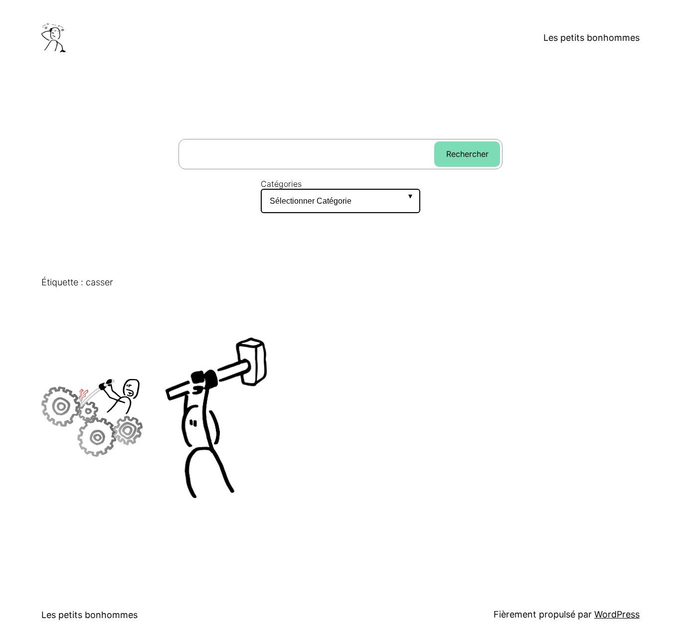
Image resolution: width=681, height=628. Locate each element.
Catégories (281, 184)
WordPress (617, 614)
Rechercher (467, 154)
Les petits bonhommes (591, 37)
